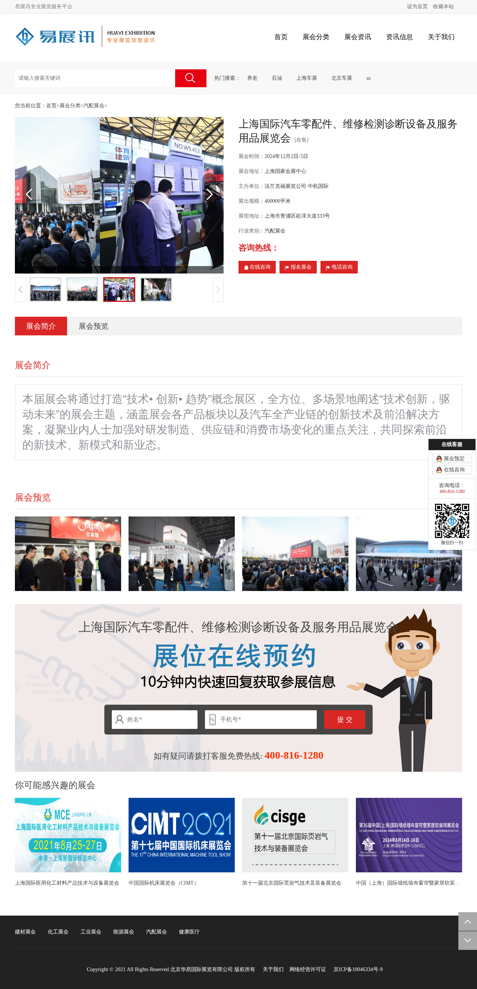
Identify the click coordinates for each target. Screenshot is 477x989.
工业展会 (90, 932)
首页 (281, 37)
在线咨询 (260, 267)
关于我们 (273, 969)
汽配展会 (93, 105)
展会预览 (93, 326)
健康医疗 (189, 932)
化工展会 (58, 932)
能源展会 (123, 932)
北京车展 (341, 78)
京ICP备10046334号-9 (358, 969)
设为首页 (417, 6)
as (368, 78)
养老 (252, 78)
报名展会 (301, 267)
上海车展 (306, 78)
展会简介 (41, 326)
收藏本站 (443, 6)
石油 (277, 78)
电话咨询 (342, 267)
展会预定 (454, 458)
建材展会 (25, 932)
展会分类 (70, 105)
